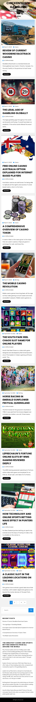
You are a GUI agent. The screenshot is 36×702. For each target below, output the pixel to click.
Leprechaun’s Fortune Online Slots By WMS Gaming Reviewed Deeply (17, 458)
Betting (17, 280)
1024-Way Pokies (22, 663)
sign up (4, 684)
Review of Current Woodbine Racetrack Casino (17, 54)
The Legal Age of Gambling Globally (15, 111)
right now (12, 694)
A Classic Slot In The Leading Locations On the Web (17, 577)
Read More (6, 74)
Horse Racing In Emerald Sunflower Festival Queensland (16, 400)
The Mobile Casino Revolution (14, 285)
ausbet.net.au (6, 671)
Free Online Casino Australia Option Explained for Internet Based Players (17, 170)
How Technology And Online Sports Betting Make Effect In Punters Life (18, 518)
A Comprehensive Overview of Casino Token (15, 229)
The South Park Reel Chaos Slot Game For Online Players (16, 340)
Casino (17, 47)
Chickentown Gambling (18, 5)
